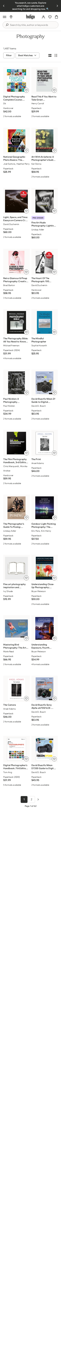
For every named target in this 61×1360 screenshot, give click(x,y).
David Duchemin (11, 224)
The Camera (9, 704)
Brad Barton (9, 285)
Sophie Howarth (39, 345)
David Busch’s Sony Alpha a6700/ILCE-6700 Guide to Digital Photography (42, 706)
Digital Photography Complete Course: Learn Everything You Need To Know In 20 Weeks (14, 98)
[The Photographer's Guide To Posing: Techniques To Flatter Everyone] (16, 507)
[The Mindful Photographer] (44, 322)
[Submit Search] (7, 24)
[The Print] (44, 443)
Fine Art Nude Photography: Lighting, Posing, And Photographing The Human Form (43, 224)
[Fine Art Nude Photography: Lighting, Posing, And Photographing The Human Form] (44, 201)
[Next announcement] (57, 5)
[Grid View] (50, 55)
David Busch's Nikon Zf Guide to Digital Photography (43, 400)
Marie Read (8, 651)
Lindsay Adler (9, 531)
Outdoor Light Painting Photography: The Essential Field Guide (43, 525)
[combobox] (33, 25)
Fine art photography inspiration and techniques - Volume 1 (14, 586)
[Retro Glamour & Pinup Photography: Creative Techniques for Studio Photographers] (16, 262)
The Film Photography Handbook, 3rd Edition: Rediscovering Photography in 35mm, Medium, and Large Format (15, 461)
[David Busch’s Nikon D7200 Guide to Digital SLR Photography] (44, 749)
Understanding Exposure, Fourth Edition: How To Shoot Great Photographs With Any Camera (43, 646)
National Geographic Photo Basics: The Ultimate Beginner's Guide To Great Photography (14, 158)
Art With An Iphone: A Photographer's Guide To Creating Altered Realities (42, 158)
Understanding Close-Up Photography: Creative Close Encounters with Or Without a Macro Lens (42, 586)
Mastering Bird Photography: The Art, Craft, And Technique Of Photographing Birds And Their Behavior (15, 646)
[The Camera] (16, 688)
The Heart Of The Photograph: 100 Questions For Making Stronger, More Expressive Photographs (42, 280)
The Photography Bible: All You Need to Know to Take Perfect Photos (15, 340)
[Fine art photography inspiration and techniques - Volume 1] (16, 568)
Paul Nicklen (9, 406)
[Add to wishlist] (26, 90)
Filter (9, 55)
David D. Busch (38, 406)
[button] (5, 17)
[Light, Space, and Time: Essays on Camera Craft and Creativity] (16, 201)
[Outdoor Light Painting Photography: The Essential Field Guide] (44, 507)
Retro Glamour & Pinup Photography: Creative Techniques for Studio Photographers (15, 280)
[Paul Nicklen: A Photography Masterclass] (16, 382)
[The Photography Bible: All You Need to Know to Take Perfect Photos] (16, 322)
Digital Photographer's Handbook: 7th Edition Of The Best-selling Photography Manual (15, 767)
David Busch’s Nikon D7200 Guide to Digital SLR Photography (43, 767)
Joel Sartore (9, 163)
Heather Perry (22, 163)
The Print (36, 459)
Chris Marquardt (11, 466)
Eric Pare (35, 531)
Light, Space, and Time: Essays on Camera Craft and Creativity (15, 219)
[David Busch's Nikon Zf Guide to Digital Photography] (44, 382)
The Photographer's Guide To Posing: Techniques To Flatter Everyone (14, 525)
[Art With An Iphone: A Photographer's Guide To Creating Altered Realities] (44, 140)
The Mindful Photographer (38, 340)
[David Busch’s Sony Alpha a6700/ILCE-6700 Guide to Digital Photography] (44, 688)
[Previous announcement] (3, 5)
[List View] (56, 55)
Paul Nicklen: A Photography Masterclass (11, 400)
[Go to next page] (38, 799)
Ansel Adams (37, 463)
